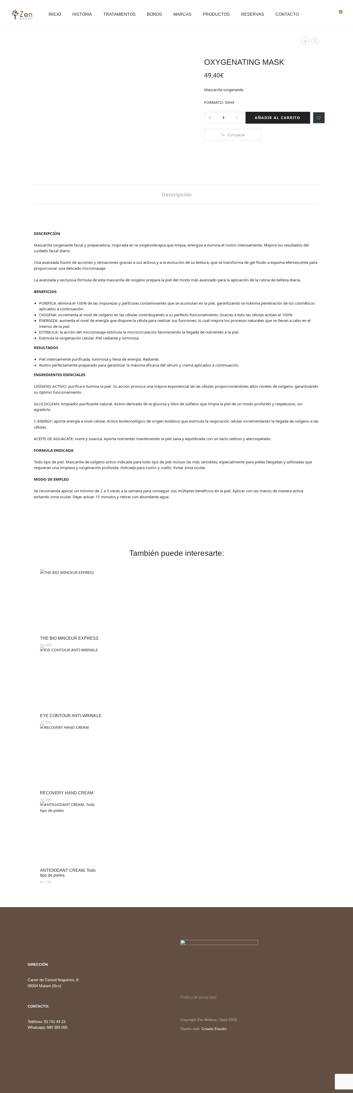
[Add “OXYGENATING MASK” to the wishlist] (319, 118)
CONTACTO (287, 14)
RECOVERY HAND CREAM (66, 793)
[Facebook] (29, 943)
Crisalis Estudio (214, 1029)
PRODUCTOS (216, 14)
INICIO (55, 14)
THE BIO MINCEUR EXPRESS (69, 638)
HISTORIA (82, 14)
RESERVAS (252, 14)
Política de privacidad (198, 997)
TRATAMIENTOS (119, 14)
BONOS (154, 14)
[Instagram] (38, 943)
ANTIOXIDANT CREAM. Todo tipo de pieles (68, 872)
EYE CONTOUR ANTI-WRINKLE (71, 716)
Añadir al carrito (277, 117)
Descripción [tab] (176, 194)
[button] (233, 135)
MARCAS (182, 14)
